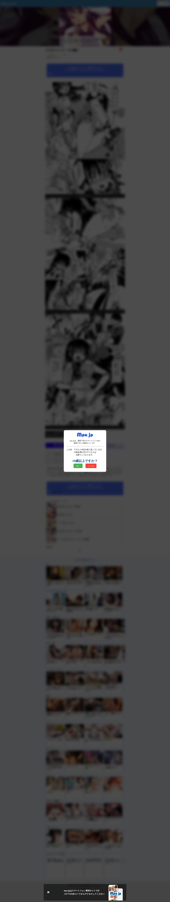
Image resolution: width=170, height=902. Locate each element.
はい (78, 466)
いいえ (91, 466)
